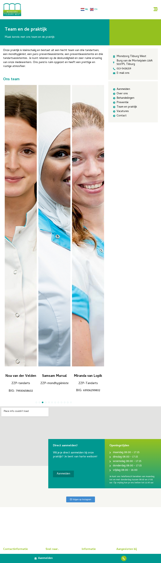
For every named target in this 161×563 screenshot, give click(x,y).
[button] (5, 242)
